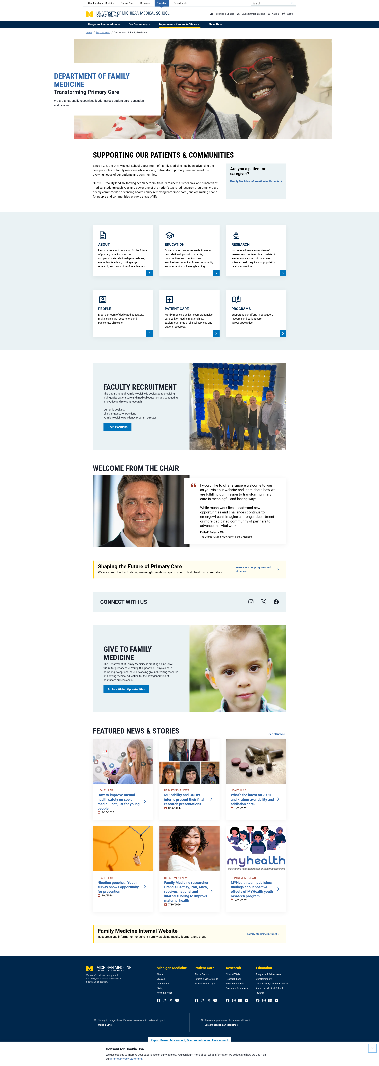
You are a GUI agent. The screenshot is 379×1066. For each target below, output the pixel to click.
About (160, 974)
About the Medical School (269, 988)
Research (145, 3)
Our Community (264, 979)
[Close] (372, 1048)
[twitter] (171, 1001)
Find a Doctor (202, 974)
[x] (263, 602)
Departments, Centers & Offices (272, 983)
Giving (160, 988)
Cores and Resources (237, 988)
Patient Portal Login (205, 983)
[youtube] (177, 1001)
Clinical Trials (233, 974)
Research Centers (235, 983)
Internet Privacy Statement (126, 1058)
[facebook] (276, 602)
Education (162, 3)
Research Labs (233, 979)
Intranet (260, 992)
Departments (180, 3)
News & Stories (164, 992)
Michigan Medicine (172, 968)
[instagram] (251, 602)
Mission (161, 979)
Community (163, 983)
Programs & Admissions (268, 974)
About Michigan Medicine (101, 3)
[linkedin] (240, 1001)
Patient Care (127, 3)
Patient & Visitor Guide (206, 979)
